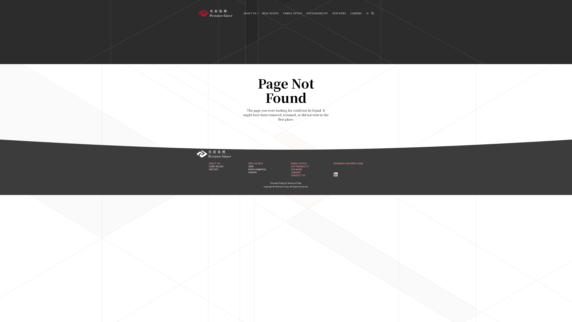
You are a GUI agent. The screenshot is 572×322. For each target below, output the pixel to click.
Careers (356, 13)
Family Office (292, 13)
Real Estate (270, 13)
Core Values (216, 166)
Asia (251, 166)
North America (257, 169)
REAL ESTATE (255, 163)
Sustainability (317, 13)
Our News (339, 13)
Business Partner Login (348, 163)
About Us (249, 13)
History (213, 169)
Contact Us (298, 175)
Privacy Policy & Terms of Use (286, 183)
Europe (252, 172)
